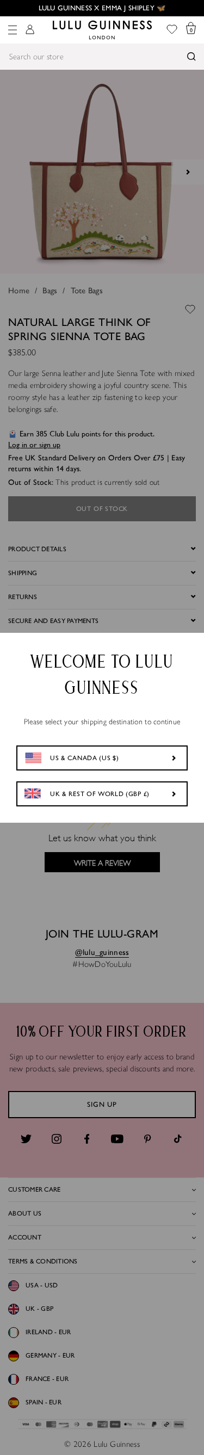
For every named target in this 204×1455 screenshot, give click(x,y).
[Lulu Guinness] (102, 30)
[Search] (191, 56)
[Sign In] (30, 30)
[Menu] (12, 30)
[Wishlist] (171, 30)
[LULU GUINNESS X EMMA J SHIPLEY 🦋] (102, 8)
